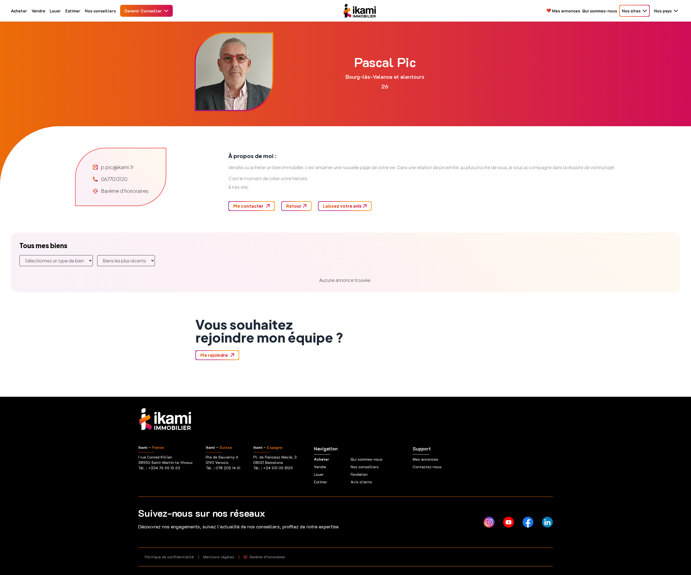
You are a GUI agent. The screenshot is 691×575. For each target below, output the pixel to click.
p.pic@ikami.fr (117, 167)
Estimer (72, 10)
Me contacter (248, 206)
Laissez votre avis (343, 206)
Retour (294, 206)
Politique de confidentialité (169, 556)
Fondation (359, 474)
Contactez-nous (427, 466)
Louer (55, 10)
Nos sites (631, 10)
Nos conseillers (100, 10)
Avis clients (361, 481)
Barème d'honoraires (124, 191)
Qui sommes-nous (599, 10)
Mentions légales (218, 556)
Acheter (19, 10)
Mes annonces (565, 10)
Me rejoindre (214, 355)
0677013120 (114, 179)
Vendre (38, 10)
